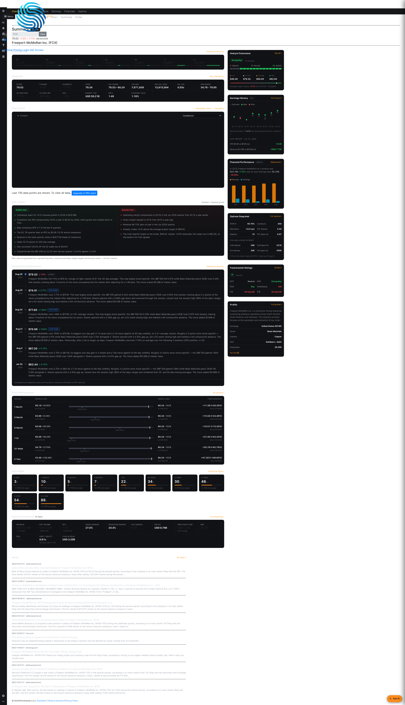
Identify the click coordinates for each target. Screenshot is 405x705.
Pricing (17, 50)
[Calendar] (3, 56)
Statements (275, 162)
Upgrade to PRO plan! (84, 193)
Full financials (216, 517)
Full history (275, 98)
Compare (218, 108)
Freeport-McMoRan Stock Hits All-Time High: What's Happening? (47, 651)
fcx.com (233, 353)
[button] (9, 16)
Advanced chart (203, 108)
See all (277, 53)
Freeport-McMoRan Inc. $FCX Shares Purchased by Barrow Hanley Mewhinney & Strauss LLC (62, 602)
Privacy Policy (71, 700)
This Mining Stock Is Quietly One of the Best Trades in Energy (44, 637)
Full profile (275, 304)
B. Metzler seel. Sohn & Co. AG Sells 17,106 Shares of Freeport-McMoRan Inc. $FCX (56, 686)
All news (181, 557)
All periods (218, 392)
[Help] (3, 695)
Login (25, 50)
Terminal (8, 50)
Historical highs (215, 471)
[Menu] (5, 45)
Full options (275, 216)
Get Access (37, 50)
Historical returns (215, 266)
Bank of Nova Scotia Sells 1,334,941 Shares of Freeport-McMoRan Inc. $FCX (52, 567)
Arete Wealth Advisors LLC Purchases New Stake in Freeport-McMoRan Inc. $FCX (55, 619)
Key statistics (216, 76)
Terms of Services (56, 700)
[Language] (5, 40)
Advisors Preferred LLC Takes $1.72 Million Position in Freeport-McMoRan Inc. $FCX (57, 669)
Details (277, 268)
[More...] (3, 701)
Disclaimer (41, 700)
